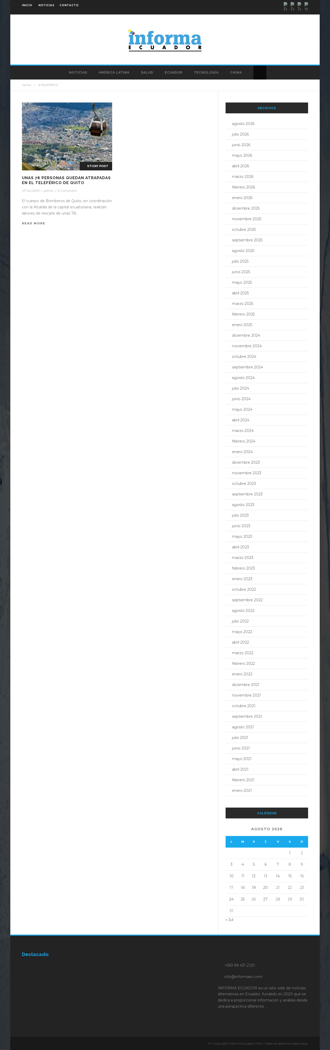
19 (254, 887)
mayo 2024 (242, 409)
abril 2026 (240, 166)
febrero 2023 (243, 568)
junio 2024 (241, 399)
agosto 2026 (243, 123)
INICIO (27, 5)
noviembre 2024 (247, 346)
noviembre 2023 (246, 473)
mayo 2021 (242, 758)
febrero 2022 (243, 663)
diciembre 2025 (246, 208)
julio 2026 (240, 134)
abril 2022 (240, 642)
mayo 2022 (242, 631)
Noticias (78, 72)
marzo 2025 (242, 303)
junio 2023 (241, 526)
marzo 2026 (242, 176)
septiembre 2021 (247, 716)
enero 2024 (242, 451)
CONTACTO (69, 5)
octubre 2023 (244, 483)
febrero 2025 (243, 314)
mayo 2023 (242, 536)
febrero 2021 (243, 780)
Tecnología (206, 72)
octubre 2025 (244, 229)
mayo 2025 (242, 282)
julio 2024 (240, 388)
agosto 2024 (243, 377)
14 (278, 876)
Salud (147, 72)
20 (265, 887)
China (236, 72)
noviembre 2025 (246, 219)
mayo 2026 (242, 155)
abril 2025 (240, 293)
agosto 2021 (243, 727)
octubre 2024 (244, 356)
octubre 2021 (243, 706)
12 (253, 876)
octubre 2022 (244, 589)
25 (243, 899)
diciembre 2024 (246, 335)
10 (231, 876)
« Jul (229, 919)
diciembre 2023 (246, 462)
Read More (33, 223)
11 (242, 876)
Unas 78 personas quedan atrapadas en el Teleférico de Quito (66, 180)
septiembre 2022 (247, 600)
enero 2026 (242, 197)
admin (48, 191)
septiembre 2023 (247, 494)
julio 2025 (240, 261)
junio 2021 (241, 748)
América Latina (114, 72)
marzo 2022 (242, 653)
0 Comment (67, 191)
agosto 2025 (243, 250)
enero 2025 (242, 324)
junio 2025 (241, 272)
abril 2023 (240, 547)
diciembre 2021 (245, 684)
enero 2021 (242, 790)
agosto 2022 (243, 610)
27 (265, 899)
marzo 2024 (243, 430)
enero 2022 (242, 674)
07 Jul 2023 (30, 191)
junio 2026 (241, 145)
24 (231, 899)
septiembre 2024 (247, 367)
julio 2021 (240, 737)
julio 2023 (240, 515)
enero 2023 (242, 579)
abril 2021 (240, 769)
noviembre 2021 (246, 695)
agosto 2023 (243, 504)
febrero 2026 (243, 187)
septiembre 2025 (247, 240)
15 (290, 876)
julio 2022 (240, 621)
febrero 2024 (243, 441)
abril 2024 (240, 420)
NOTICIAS (46, 5)
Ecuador (173, 72)
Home (26, 85)
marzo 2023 (242, 557)
